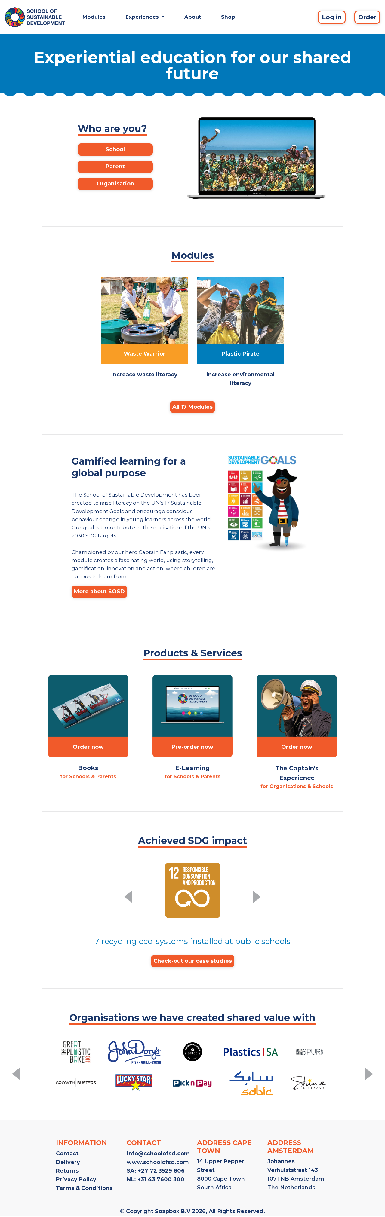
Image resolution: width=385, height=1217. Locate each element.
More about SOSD (99, 591)
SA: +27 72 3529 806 (156, 1170)
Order (367, 17)
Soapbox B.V (172, 1211)
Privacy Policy (76, 1179)
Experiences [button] (142, 17)
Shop (228, 17)
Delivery (68, 1162)
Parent (115, 166)
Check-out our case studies (192, 961)
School (115, 149)
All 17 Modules (192, 407)
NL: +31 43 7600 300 (155, 1179)
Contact (67, 1153)
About (192, 17)
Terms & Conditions (84, 1188)
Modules (94, 17)
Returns (67, 1170)
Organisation (115, 183)
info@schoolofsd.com (158, 1153)
